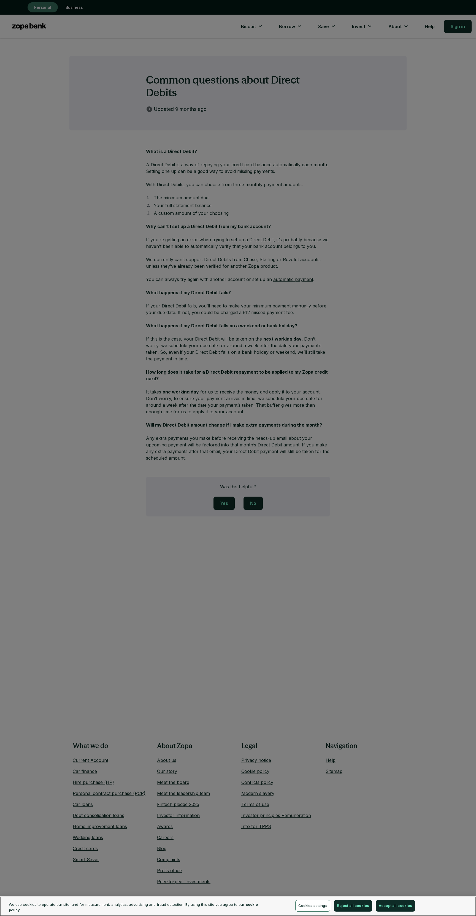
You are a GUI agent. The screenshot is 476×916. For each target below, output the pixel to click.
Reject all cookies (353, 905)
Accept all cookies (395, 905)
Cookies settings (312, 905)
